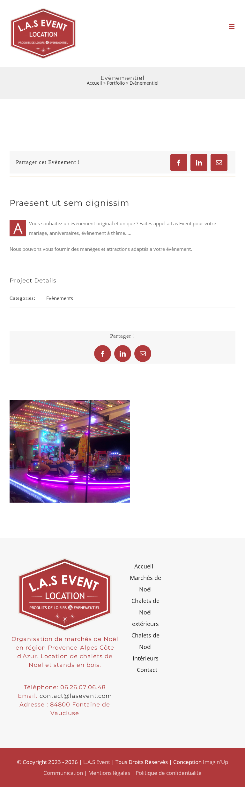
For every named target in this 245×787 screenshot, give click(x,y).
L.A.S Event (96, 762)
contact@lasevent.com (76, 695)
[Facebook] (179, 162)
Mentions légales (109, 772)
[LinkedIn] (199, 162)
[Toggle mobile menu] (232, 26)
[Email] (219, 162)
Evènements (59, 298)
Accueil (94, 83)
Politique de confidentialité (169, 772)
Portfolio (116, 83)
